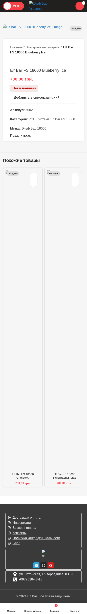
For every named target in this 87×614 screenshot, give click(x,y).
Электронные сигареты (42, 47)
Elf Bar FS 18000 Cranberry (23, 476)
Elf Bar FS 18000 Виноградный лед (64, 476)
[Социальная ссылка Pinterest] (48, 135)
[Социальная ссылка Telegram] (60, 135)
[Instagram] (43, 565)
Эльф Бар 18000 (33, 128)
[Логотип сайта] (43, 5)
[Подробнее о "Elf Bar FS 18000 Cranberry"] (33, 183)
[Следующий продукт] (22, 61)
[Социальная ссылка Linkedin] (54, 135)
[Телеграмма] (36, 565)
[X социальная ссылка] (41, 135)
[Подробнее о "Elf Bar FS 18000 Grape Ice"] (75, 183)
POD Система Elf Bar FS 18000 (52, 119)
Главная (16, 47)
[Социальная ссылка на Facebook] (35, 135)
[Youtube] (51, 565)
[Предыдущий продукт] (12, 61)
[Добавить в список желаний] (33, 176)
